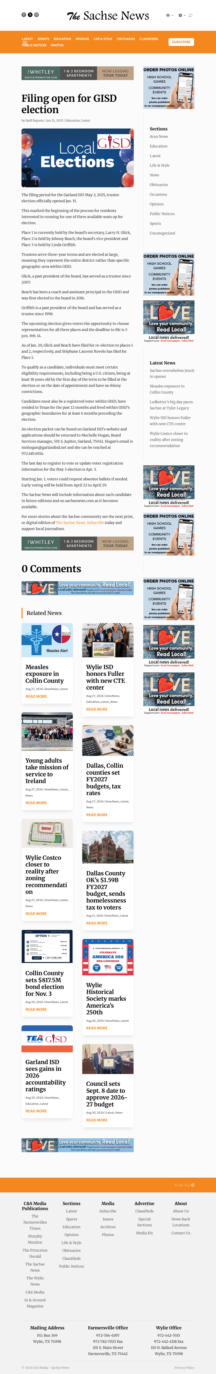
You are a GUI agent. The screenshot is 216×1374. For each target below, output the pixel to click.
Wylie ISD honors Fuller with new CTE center (105, 677)
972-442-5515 (168, 1335)
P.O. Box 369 (47, 1335)
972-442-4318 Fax (169, 1341)
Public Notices (34, 45)
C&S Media (35, 1292)
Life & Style (103, 39)
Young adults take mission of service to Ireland (47, 771)
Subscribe (181, 42)
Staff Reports (35, 120)
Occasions (158, 194)
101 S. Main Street (108, 1347)
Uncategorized (162, 233)
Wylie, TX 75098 (47, 1341)
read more (36, 696)
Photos (57, 45)
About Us (181, 1211)
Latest (27, 39)
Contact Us (180, 1233)
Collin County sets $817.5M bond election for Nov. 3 (45, 983)
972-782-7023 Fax (108, 1341)
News (29, 795)
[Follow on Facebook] (24, 14)
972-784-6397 (108, 1335)
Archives (108, 1227)
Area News (51, 689)
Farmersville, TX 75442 (108, 1353)
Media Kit (144, 1233)
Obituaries (126, 39)
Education (62, 39)
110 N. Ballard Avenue (169, 1347)
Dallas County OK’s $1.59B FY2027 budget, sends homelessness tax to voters (106, 890)
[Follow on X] (30, 14)
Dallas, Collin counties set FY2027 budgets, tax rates (104, 779)
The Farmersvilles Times (35, 1222)
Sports (43, 39)
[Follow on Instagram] (36, 14)
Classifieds (149, 39)
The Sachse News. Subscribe (80, 522)
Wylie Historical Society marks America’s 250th (106, 999)
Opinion (82, 39)
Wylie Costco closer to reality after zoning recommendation (46, 874)
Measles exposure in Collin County (45, 673)
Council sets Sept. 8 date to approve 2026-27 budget (107, 1094)
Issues (108, 1219)
